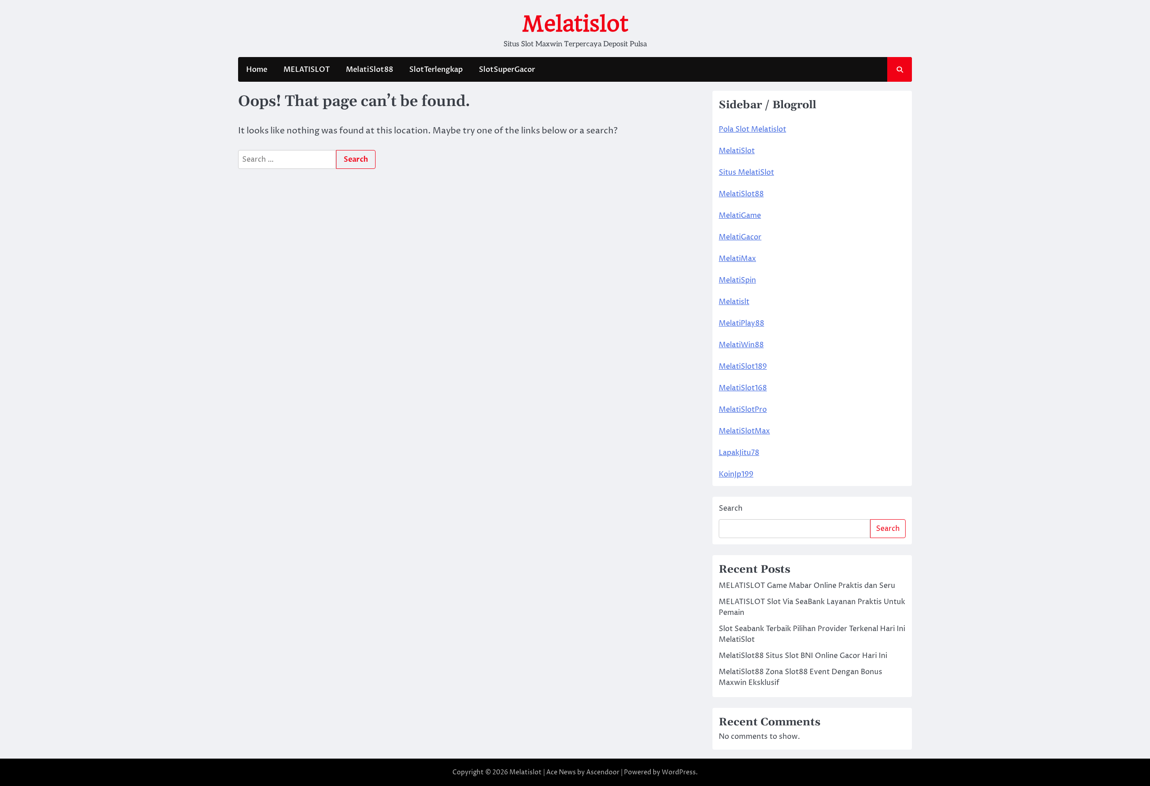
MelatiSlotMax (744, 431)
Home (256, 70)
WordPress (679, 772)
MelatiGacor (740, 237)
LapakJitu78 (739, 453)
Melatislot (575, 23)
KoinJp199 (736, 474)
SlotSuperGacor (507, 70)
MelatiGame (740, 216)
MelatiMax (737, 259)
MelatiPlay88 (741, 323)
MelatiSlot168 (743, 388)
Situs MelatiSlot (746, 172)
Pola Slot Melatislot (752, 129)
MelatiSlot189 (743, 366)
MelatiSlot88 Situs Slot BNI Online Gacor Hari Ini (803, 656)
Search (731, 508)
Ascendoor (602, 772)
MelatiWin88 (741, 345)
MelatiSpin (737, 280)
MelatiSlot (737, 151)
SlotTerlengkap (436, 70)
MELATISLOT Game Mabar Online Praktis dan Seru (807, 586)
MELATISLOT (306, 70)
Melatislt (734, 302)
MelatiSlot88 (369, 70)
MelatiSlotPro (743, 410)
